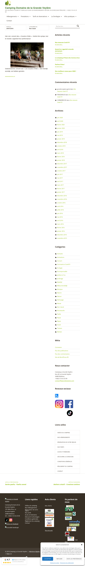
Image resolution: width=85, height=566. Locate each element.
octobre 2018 (61, 146)
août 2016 (60, 206)
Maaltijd (59, 282)
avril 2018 (60, 149)
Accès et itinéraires (63, 452)
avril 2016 (60, 220)
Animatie (60, 254)
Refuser (59, 559)
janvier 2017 (61, 192)
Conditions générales (64, 461)
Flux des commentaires (62, 354)
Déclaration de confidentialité (67, 563)
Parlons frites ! (60, 64)
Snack (59, 325)
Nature (59, 293)
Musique (60, 289)
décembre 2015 (62, 235)
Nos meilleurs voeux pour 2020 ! (65, 71)
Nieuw (59, 303)
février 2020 (60, 125)
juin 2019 (60, 132)
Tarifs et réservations (40, 16)
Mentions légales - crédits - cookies (40, 551)
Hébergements (12, 16)
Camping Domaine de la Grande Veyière (28, 7)
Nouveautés (61, 310)
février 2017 (60, 189)
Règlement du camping (65, 466)
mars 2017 (60, 185)
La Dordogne (55, 16)
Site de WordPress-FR (61, 357)
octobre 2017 (61, 171)
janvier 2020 (61, 128)
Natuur (59, 296)
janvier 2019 (61, 139)
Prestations (25, 16)
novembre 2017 (62, 167)
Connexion (58, 347)
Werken (59, 332)
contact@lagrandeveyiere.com (64, 381)
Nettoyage (60, 300)
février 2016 (60, 227)
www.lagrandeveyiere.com (10, 76)
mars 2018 (60, 153)
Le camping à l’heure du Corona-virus (67, 58)
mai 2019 (60, 135)
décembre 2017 (62, 164)
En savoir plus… (59, 44)
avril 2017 (60, 181)
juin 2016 (60, 213)
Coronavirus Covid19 (63, 264)
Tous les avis (49, 530)
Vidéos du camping (63, 432)
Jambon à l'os (61, 275)
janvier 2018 (61, 160)
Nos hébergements (63, 437)
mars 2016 (60, 224)
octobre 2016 (61, 203)
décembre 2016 (62, 196)
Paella (59, 314)
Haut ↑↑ (9, 554)
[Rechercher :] (67, 26)
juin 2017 (60, 174)
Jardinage (60, 279)
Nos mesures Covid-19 (62, 42)
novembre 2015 (62, 238)
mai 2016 (60, 217)
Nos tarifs (60, 447)
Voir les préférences (74, 559)
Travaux (59, 328)
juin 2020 (60, 117)
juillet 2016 (60, 210)
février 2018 (60, 157)
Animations (60, 257)
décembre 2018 (62, 142)
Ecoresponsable (62, 271)
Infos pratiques (69, 16)
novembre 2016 (62, 199)
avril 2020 (60, 121)
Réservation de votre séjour (66, 442)
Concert (59, 261)
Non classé (32, 28)
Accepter (47, 559)
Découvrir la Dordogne (65, 456)
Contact (9, 21)
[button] (82, 545)
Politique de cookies (54, 563)
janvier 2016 (61, 231)
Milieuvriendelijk (62, 286)
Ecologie (59, 268)
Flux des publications (61, 351)
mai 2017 (60, 178)
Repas (59, 318)
